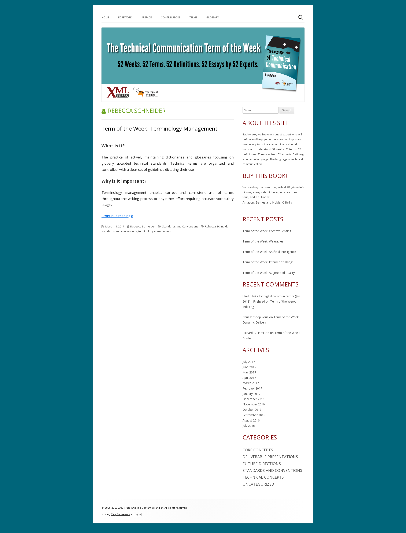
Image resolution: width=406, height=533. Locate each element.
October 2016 (252, 410)
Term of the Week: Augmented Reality (269, 273)
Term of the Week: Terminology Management (159, 128)
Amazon (248, 202)
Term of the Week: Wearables (263, 241)
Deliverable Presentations (270, 456)
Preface (146, 17)
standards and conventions (119, 231)
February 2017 (252, 388)
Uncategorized (258, 484)
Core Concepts (258, 449)
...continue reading (117, 215)
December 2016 (254, 399)
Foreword (125, 17)
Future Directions (262, 463)
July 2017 (249, 362)
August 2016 (251, 420)
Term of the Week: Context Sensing (267, 231)
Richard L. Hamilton (256, 333)
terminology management (154, 231)
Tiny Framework (120, 514)
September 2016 (254, 415)
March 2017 (251, 383)
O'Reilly (287, 202)
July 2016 (249, 426)
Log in (137, 514)
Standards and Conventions (180, 226)
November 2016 (254, 404)
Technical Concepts (263, 477)
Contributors (170, 17)
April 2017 (249, 378)
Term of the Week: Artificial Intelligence (269, 252)
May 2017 (249, 372)
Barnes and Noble (268, 202)
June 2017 (249, 367)
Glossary (212, 17)
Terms (193, 17)
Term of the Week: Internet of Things (268, 262)
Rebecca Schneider (142, 226)
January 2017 (251, 394)
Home (105, 17)
